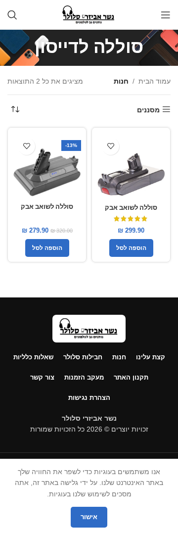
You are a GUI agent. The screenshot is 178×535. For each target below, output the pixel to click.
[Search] (12, 15)
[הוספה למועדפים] (110, 146)
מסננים (148, 110)
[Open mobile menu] (166, 15)
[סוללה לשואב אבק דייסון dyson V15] (131, 167)
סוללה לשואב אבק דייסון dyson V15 (131, 211)
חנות (121, 81)
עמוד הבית (154, 81)
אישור (89, 517)
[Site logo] (88, 14)
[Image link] (89, 328)
